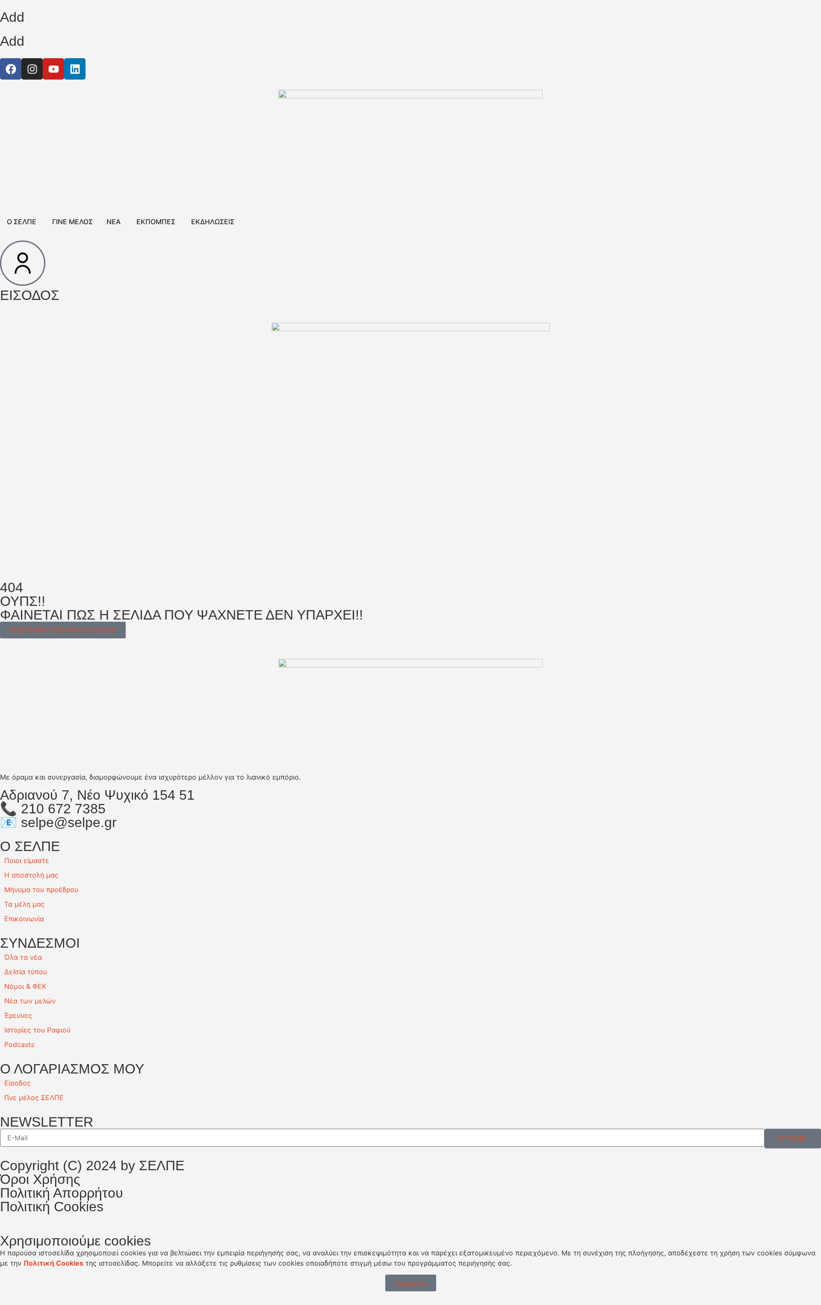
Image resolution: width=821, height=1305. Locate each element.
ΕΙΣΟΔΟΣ (29, 295)
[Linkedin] (75, 69)
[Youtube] (53, 69)
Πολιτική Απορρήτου (61, 1193)
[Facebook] (10, 69)
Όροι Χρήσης (40, 1179)
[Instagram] (32, 69)
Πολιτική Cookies (51, 1206)
